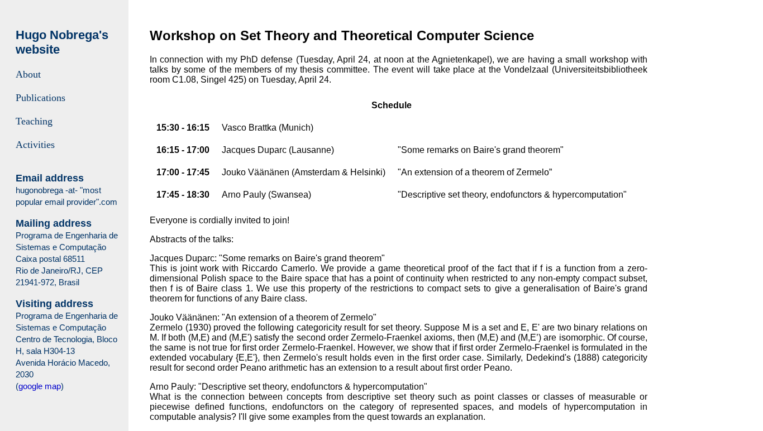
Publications (40, 97)
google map (39, 386)
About (28, 74)
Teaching (34, 121)
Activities (35, 144)
